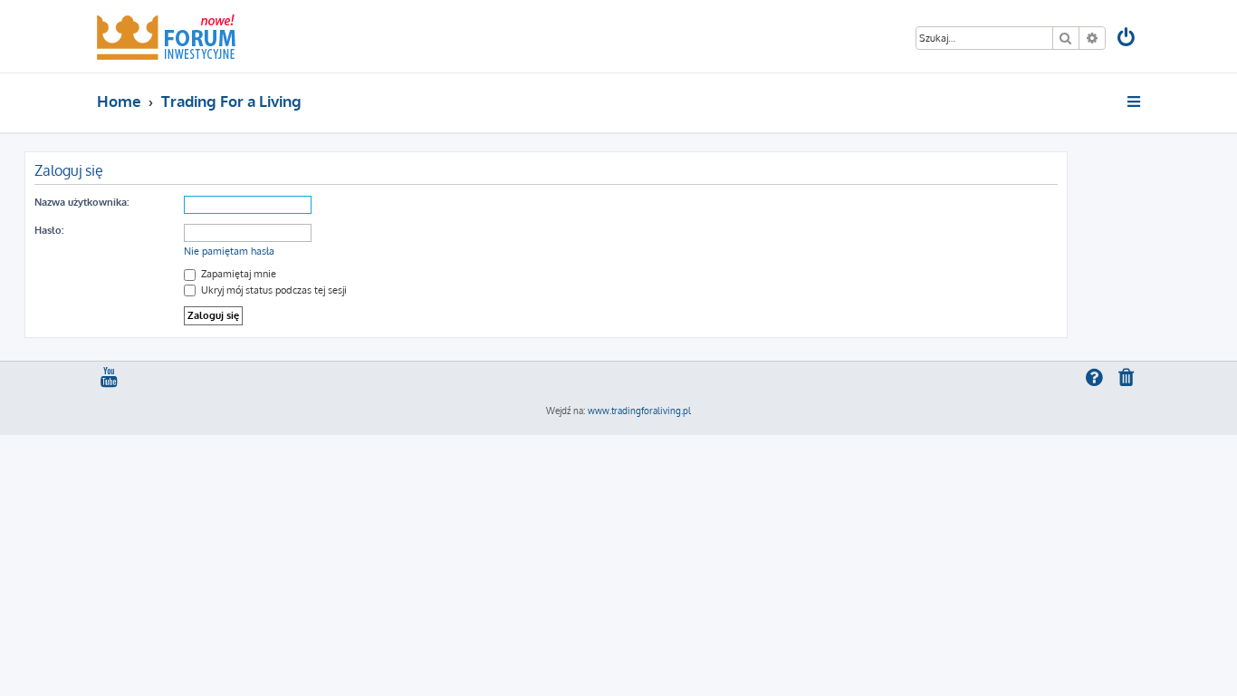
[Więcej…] (1135, 101)
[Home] (166, 36)
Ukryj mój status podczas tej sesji (272, 290)
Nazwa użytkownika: (81, 202)
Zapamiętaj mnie (237, 273)
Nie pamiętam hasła (229, 251)
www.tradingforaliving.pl (639, 410)
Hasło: (48, 230)
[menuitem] (1127, 39)
